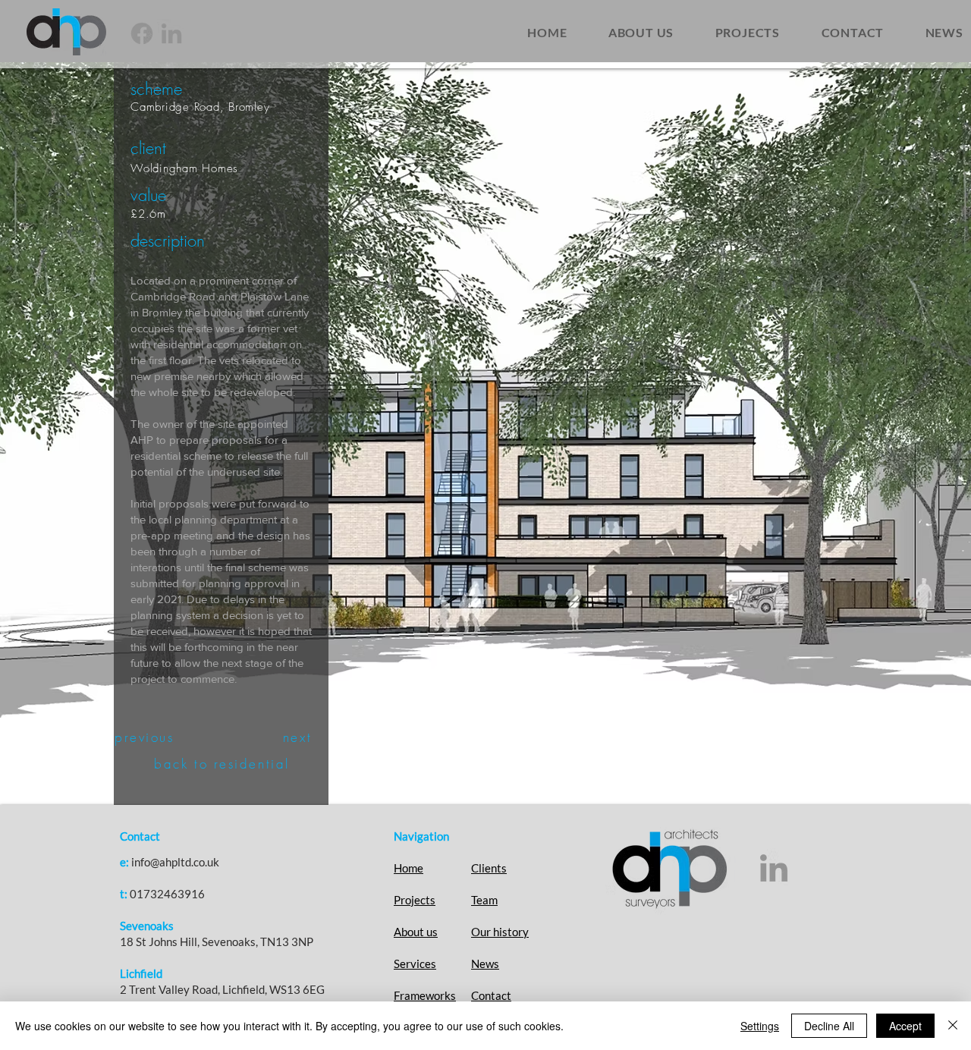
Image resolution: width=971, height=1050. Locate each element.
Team (484, 900)
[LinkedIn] (171, 33)
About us (416, 931)
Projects (414, 900)
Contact (491, 995)
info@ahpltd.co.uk (175, 862)
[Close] (953, 1026)
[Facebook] (141, 33)
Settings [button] (759, 1025)
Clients (489, 868)
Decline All (829, 1025)
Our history (500, 931)
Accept (905, 1025)
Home (408, 868)
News (485, 963)
